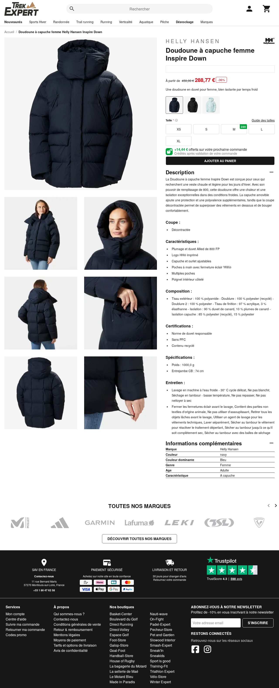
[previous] (268, 506)
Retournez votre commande (169, 579)
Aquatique (146, 22)
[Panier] (266, 8)
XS (179, 129)
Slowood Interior (162, 639)
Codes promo (16, 634)
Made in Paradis (122, 681)
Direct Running (121, 624)
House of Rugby (122, 660)
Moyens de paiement (70, 639)
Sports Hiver (37, 22)
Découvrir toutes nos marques (139, 538)
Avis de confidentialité (71, 650)
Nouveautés (13, 22)
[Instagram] (207, 650)
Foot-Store (118, 639)
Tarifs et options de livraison (75, 645)
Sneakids (157, 655)
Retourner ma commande (25, 629)
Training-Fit (159, 666)
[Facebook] (195, 650)
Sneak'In (156, 650)
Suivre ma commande (22, 624)
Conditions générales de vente (77, 624)
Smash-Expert (161, 645)
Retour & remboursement (73, 629)
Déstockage (185, 22)
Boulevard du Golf (124, 619)
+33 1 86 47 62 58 (44, 590)
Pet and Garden (162, 634)
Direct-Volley (119, 629)
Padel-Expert (160, 624)
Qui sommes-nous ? (69, 613)
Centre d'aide (16, 619)
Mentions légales (67, 634)
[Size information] (176, 120)
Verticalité (125, 22)
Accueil (9, 32)
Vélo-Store (158, 676)
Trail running (85, 22)
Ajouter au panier (220, 161)
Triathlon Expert (162, 671)
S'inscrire (258, 622)
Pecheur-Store (161, 629)
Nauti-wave (159, 613)
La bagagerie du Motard (128, 666)
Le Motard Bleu (121, 676)
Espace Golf (119, 634)
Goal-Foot (117, 650)
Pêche (164, 22)
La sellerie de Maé (124, 671)
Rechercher (139, 9)
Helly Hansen (193, 40)
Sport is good (160, 660)
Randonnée (61, 22)
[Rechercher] (72, 9)
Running (106, 22)
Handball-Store (121, 655)
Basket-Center (121, 613)
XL (178, 141)
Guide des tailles (263, 120)
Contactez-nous (44, 576)
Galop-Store (119, 645)
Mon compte (15, 613)
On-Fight (156, 619)
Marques (207, 22)
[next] (276, 506)
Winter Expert (160, 681)
